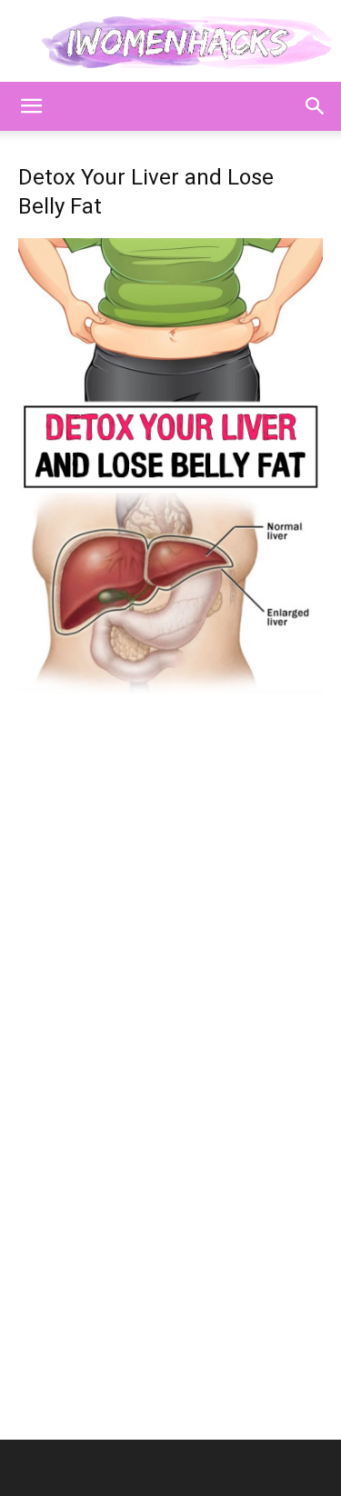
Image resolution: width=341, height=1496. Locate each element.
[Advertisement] (170, 869)
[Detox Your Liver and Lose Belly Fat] (170, 688)
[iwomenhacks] (170, 42)
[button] (31, 106)
